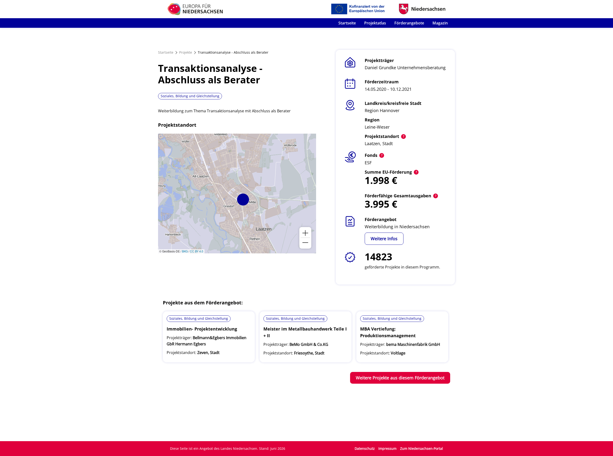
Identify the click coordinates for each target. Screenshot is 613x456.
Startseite (347, 23)
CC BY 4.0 (196, 251)
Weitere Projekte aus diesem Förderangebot (400, 378)
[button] (243, 199)
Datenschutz (365, 448)
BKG (185, 251)
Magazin (440, 23)
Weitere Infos (384, 238)
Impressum (387, 448)
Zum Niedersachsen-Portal (421, 448)
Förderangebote (409, 23)
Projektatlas (375, 23)
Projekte (185, 52)
